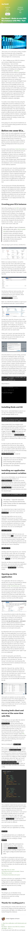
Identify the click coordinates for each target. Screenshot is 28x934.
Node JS (8, 10)
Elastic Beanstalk (20, 149)
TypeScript (20, 7)
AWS (17, 208)
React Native (20, 9)
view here (16, 70)
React (7, 9)
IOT (20, 10)
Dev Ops (8, 12)
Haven (17, 918)
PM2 (23, 733)
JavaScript (7, 7)
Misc (20, 12)
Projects (8, 14)
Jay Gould (5, 4)
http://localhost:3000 (14, 586)
